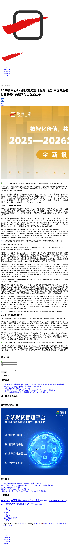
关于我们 (7, 520)
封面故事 (61, 500)
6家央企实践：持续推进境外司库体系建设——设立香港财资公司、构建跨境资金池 (27, 485)
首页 (5, 67)
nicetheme (37, 524)
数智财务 (7, 71)
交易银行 (7, 75)
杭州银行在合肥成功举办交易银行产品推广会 (15, 489)
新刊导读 (20, 504)
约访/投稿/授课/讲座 (10, 518)
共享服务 (7, 73)
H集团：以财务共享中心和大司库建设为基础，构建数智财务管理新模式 (23, 491)
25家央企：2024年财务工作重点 (11, 487)
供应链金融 (44, 501)
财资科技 (37, 504)
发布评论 (3, 372)
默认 (40, 504)
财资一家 (21, 524)
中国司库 (7, 69)
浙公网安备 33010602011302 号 (53, 524)
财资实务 (29, 503)
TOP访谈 (5, 500)
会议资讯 (34, 500)
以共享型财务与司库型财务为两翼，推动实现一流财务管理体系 (21, 483)
